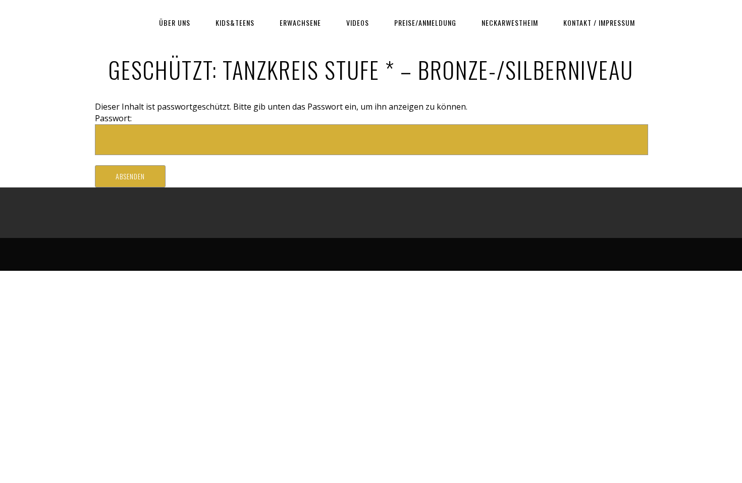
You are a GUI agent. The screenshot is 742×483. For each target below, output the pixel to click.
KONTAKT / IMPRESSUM (599, 22)
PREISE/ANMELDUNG (425, 22)
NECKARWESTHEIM (510, 22)
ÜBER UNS (174, 22)
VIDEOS (357, 22)
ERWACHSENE (300, 22)
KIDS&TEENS (235, 22)
